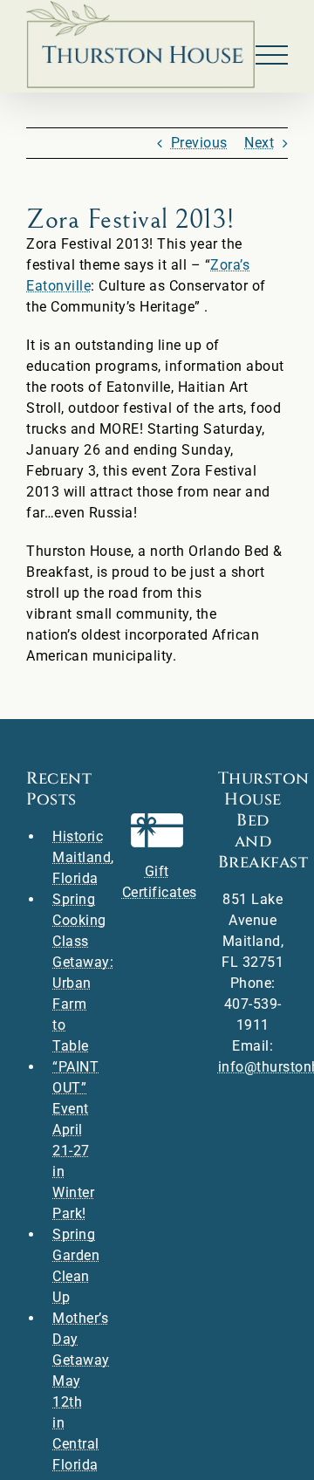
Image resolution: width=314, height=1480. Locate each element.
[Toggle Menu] (272, 55)
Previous (199, 142)
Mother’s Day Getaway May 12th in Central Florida (74, 1391)
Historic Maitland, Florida (74, 857)
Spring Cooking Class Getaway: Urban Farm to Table (74, 972)
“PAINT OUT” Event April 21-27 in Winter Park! (74, 1140)
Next (259, 142)
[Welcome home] (141, 44)
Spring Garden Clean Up (74, 1265)
